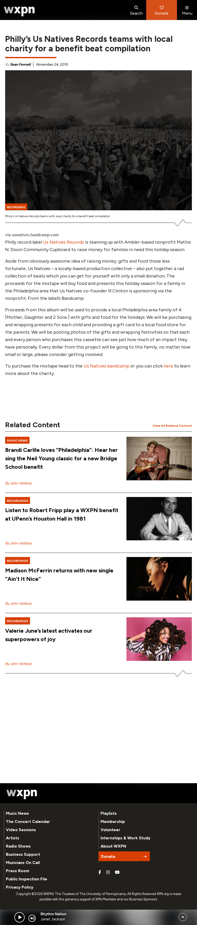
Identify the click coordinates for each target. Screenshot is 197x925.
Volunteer (110, 829)
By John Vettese (18, 483)
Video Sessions (21, 829)
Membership (113, 821)
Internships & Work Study (125, 838)
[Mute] (32, 918)
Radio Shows (18, 846)
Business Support (23, 854)
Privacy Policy (19, 887)
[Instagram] (108, 872)
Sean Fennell (20, 64)
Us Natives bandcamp (106, 366)
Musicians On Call (23, 862)
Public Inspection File (26, 879)
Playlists (109, 813)
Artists (12, 838)
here (168, 366)
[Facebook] (99, 872)
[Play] (19, 917)
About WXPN (113, 846)
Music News (17, 813)
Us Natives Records (64, 242)
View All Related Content (172, 425)
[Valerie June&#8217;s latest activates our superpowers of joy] (159, 639)
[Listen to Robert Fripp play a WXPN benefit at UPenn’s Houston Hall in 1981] (159, 519)
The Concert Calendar (28, 821)
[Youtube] (117, 872)
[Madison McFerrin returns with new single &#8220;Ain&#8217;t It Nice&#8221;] (159, 579)
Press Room (17, 870)
